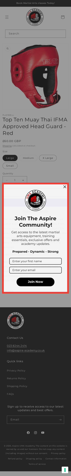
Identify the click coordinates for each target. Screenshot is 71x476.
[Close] (65, 187)
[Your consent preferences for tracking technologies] (65, 470)
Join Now (35, 282)
